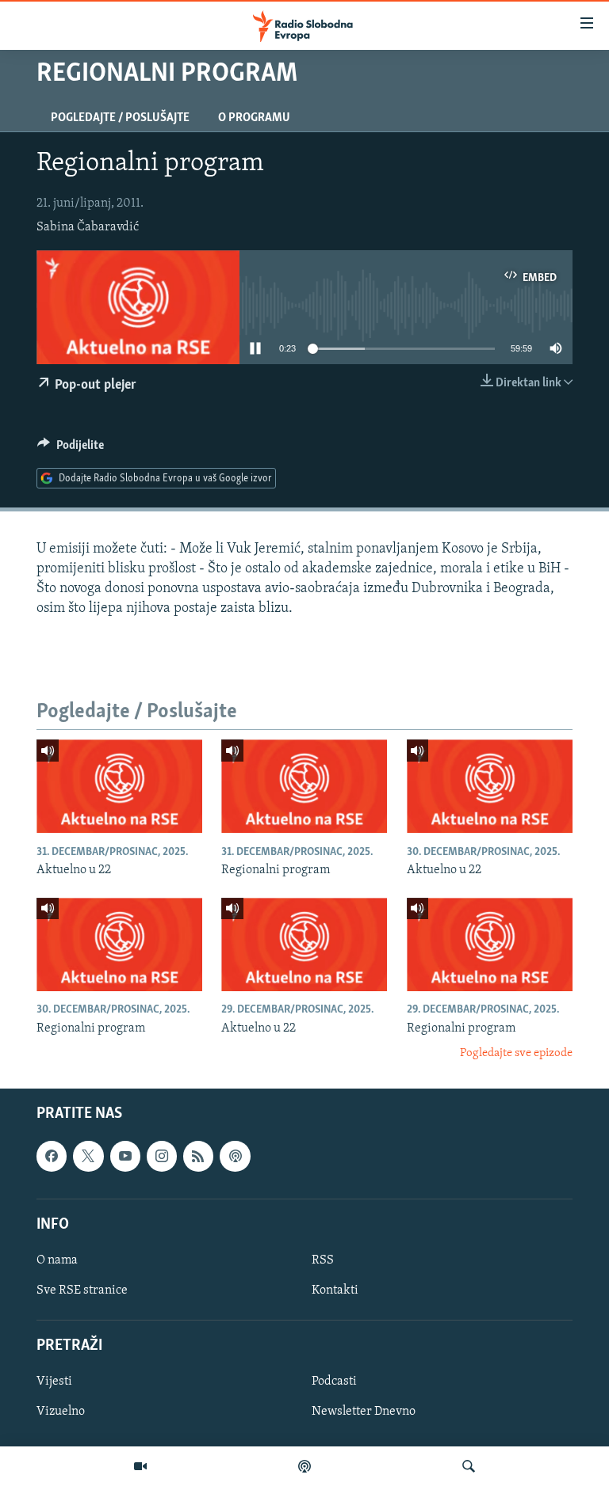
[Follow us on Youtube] (125, 1157)
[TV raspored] (235, 1157)
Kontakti (335, 1290)
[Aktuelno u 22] (119, 786)
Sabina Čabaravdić (87, 227)
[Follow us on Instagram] (162, 1157)
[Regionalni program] (304, 786)
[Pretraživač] (468, 1466)
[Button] (70, 449)
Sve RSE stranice (82, 1290)
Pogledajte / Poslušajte (120, 118)
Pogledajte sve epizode (516, 1053)
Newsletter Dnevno (364, 1412)
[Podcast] (304, 1466)
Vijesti (54, 1382)
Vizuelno (60, 1412)
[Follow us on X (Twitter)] (88, 1157)
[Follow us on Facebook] (51, 1157)
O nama (57, 1260)
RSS (323, 1260)
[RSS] (198, 1157)
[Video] (140, 1466)
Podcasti (334, 1382)
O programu (254, 118)
